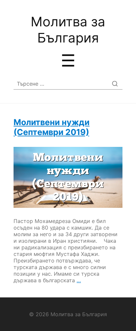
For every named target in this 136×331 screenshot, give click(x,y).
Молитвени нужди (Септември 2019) (51, 127)
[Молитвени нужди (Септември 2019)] (68, 177)
